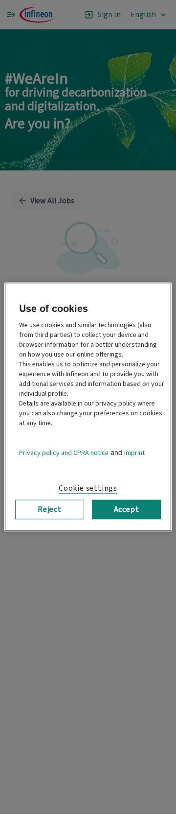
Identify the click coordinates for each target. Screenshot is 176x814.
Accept (126, 509)
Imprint (134, 453)
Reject (50, 509)
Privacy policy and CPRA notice (64, 453)
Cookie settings (88, 488)
